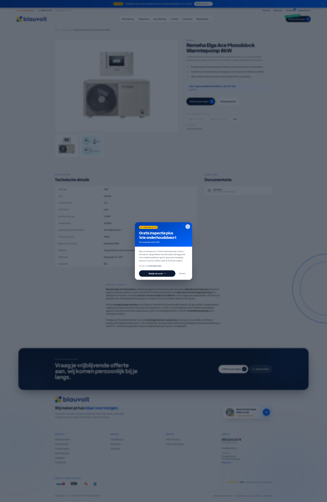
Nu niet (182, 273)
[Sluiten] (187, 226)
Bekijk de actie (156, 273)
